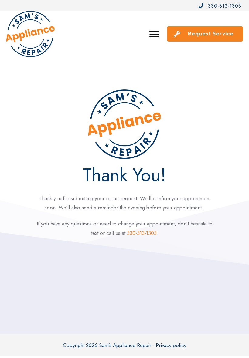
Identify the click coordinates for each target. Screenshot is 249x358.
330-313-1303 (142, 233)
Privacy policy (171, 345)
